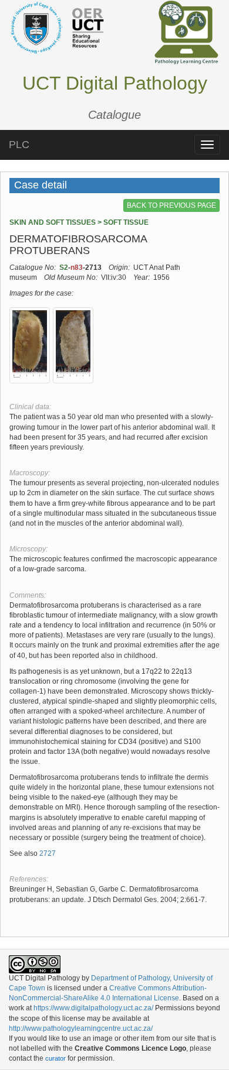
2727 (47, 853)
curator (55, 1058)
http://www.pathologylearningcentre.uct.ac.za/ (81, 1028)
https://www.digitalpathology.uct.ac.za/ (93, 1008)
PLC (19, 144)
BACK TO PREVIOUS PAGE (171, 205)
